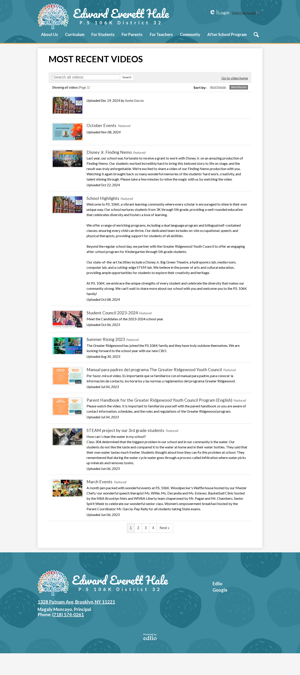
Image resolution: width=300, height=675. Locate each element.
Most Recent (238, 87)
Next (163, 528)
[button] (49, 37)
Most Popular (218, 87)
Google (220, 590)
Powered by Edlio (150, 637)
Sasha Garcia (134, 100)
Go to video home (234, 78)
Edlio (217, 583)
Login (219, 12)
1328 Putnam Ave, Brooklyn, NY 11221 (76, 601)
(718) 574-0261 (68, 614)
